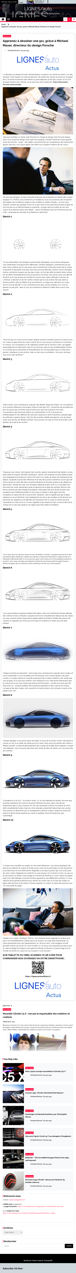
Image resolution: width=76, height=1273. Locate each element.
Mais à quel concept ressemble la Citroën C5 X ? (45, 1071)
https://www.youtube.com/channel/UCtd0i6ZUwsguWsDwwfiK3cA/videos (29, 1213)
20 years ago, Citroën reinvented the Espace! (44, 1093)
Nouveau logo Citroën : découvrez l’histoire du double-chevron (45, 1181)
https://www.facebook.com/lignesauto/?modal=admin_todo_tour (41, 1206)
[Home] (3, 19)
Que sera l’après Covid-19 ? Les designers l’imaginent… (48, 1136)
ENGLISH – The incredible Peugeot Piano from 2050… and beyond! (47, 1159)
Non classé (7, 36)
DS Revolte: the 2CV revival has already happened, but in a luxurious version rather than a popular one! (35, 1)
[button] (65, 19)
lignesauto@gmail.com (17, 1200)
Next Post (6, 1006)
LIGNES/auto (38, 8)
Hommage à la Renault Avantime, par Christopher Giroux (46, 1115)
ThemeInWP (48, 1260)
